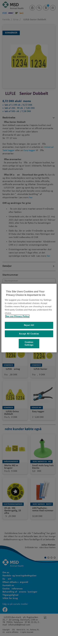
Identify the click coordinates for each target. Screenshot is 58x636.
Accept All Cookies (29, 334)
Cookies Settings (29, 343)
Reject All (29, 325)
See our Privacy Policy (17, 316)
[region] (28, 318)
